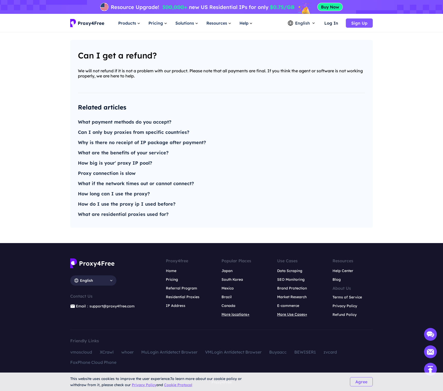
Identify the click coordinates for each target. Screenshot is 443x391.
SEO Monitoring (291, 279)
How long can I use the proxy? (114, 194)
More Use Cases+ (292, 314)
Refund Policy (345, 314)
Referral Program (181, 288)
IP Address (175, 305)
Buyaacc (278, 352)
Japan (227, 270)
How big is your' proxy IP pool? (115, 163)
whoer (127, 352)
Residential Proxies (182, 297)
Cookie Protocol (178, 385)
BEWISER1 (305, 352)
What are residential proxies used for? (123, 214)
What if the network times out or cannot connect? (136, 183)
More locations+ (235, 314)
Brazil (227, 297)
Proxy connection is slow (107, 173)
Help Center (343, 270)
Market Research (292, 297)
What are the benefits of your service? (123, 153)
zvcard (330, 352)
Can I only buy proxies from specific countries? (133, 132)
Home (171, 270)
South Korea (232, 279)
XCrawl (107, 352)
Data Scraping (289, 270)
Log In (331, 23)
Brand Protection (292, 288)
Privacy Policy (144, 385)
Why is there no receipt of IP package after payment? (142, 142)
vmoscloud (81, 352)
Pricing (172, 279)
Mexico (228, 288)
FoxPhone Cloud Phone (93, 362)
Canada (228, 305)
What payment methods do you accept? (125, 122)
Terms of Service (347, 297)
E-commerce (288, 305)
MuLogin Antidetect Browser (169, 352)
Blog (337, 279)
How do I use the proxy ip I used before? (127, 204)
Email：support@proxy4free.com (105, 306)
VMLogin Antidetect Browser (233, 352)
